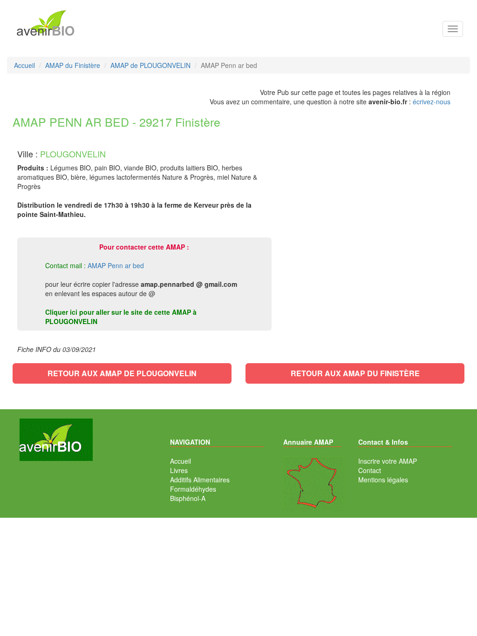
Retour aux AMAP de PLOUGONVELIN (122, 373)
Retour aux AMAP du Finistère (355, 373)
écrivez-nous (431, 101)
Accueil (180, 461)
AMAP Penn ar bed (116, 265)
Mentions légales (383, 479)
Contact (369, 470)
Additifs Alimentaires (200, 479)
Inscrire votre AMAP (387, 461)
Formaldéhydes (193, 489)
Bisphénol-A (187, 498)
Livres (179, 470)
